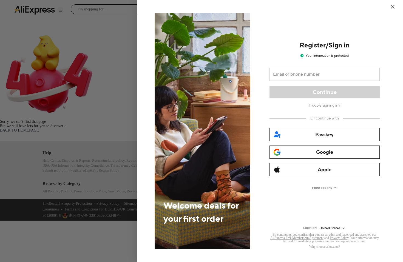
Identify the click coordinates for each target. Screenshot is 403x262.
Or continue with (324, 118)
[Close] (396, 7)
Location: (310, 228)
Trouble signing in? (324, 105)
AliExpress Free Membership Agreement (296, 238)
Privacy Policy (339, 238)
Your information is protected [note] (327, 56)
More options (322, 188)
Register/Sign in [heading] (325, 45)
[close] (392, 7)
